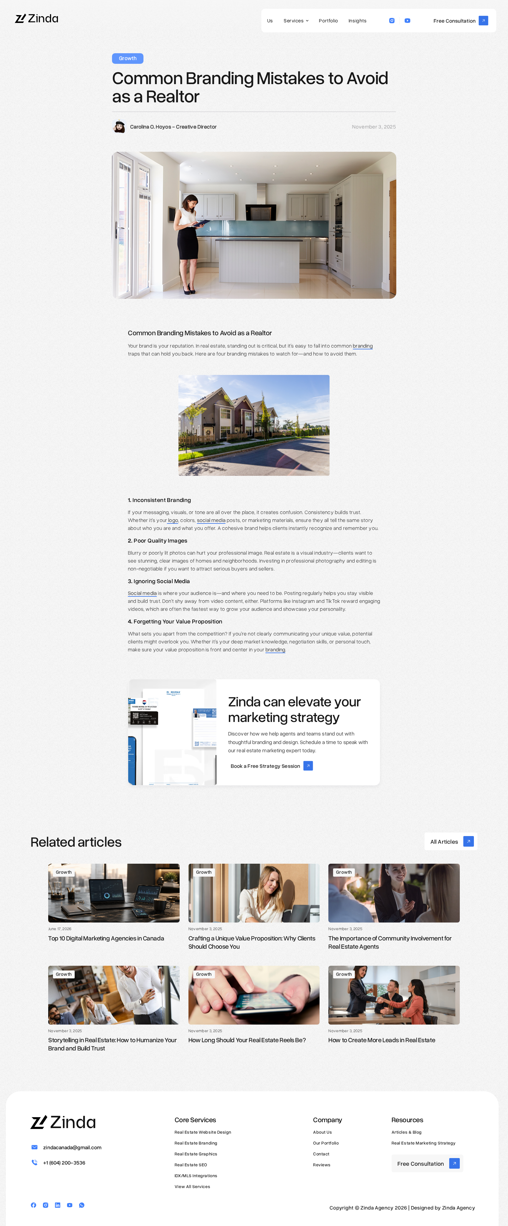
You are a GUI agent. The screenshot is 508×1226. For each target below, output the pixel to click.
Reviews (322, 1164)
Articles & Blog (407, 1132)
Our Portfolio (326, 1142)
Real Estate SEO (191, 1164)
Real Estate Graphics (196, 1153)
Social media (142, 593)
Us (270, 20)
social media (211, 520)
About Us (322, 1132)
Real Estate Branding (196, 1142)
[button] (296, 21)
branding (362, 345)
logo (172, 520)
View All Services (192, 1186)
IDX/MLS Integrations (196, 1175)
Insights (358, 20)
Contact (321, 1153)
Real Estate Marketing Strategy (424, 1142)
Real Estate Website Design (203, 1132)
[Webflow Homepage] (36, 17)
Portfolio (328, 20)
